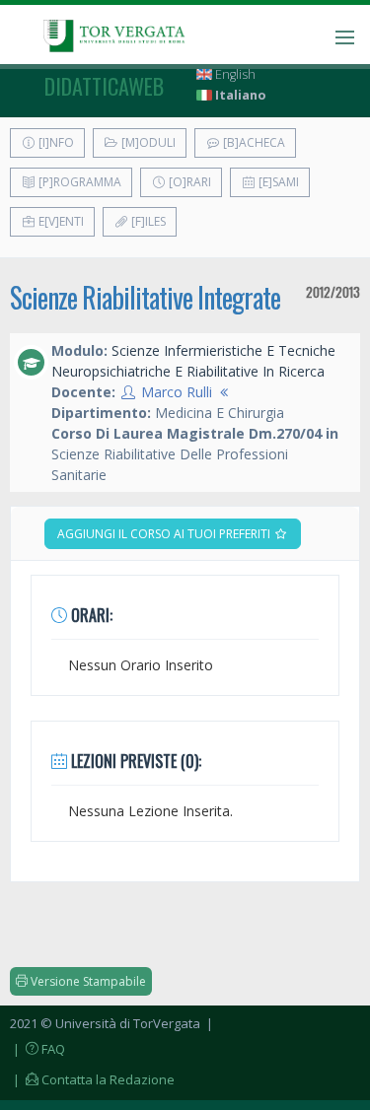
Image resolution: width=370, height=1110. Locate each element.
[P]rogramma (78, 181)
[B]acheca (252, 142)
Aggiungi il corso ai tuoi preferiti (165, 533)
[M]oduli (147, 142)
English (234, 74)
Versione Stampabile (87, 981)
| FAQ (37, 1049)
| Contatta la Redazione (92, 1079)
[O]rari (188, 181)
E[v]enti (60, 221)
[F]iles (147, 221)
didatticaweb (104, 86)
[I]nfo (55, 142)
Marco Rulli (176, 391)
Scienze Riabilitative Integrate (145, 297)
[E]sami (277, 181)
